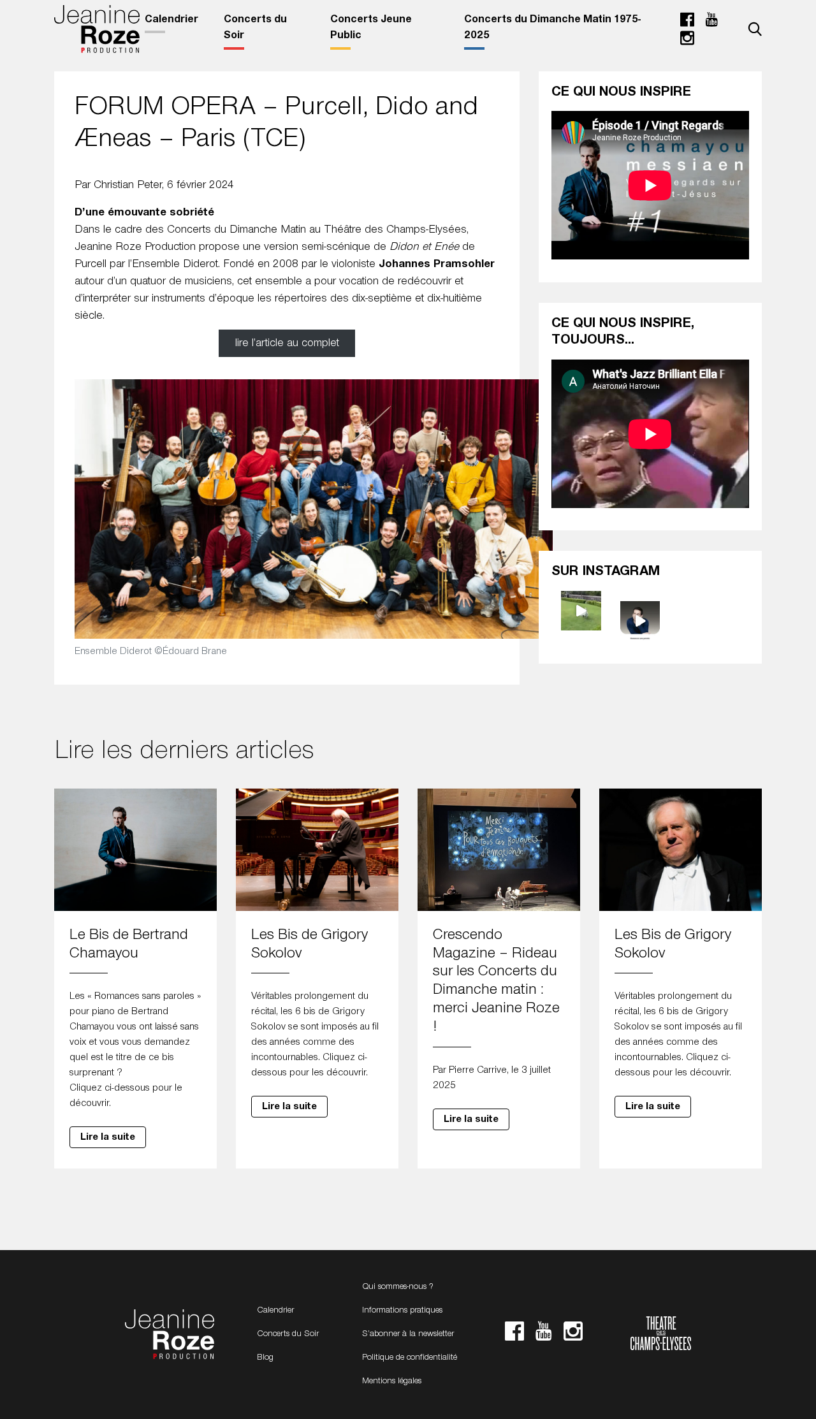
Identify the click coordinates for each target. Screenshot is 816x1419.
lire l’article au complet (287, 343)
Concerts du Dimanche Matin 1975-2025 (552, 28)
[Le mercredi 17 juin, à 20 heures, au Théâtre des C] (640, 621)
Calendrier (171, 19)
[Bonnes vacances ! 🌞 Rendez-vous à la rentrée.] (581, 611)
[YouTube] (711, 22)
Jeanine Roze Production (169, 1334)
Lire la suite (107, 1137)
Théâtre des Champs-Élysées (660, 1334)
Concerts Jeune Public (371, 28)
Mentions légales (391, 1381)
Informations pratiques (402, 1310)
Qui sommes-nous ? (397, 1287)
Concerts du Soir (255, 28)
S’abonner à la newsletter (408, 1334)
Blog (265, 1358)
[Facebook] (687, 22)
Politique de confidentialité (409, 1358)
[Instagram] (687, 41)
